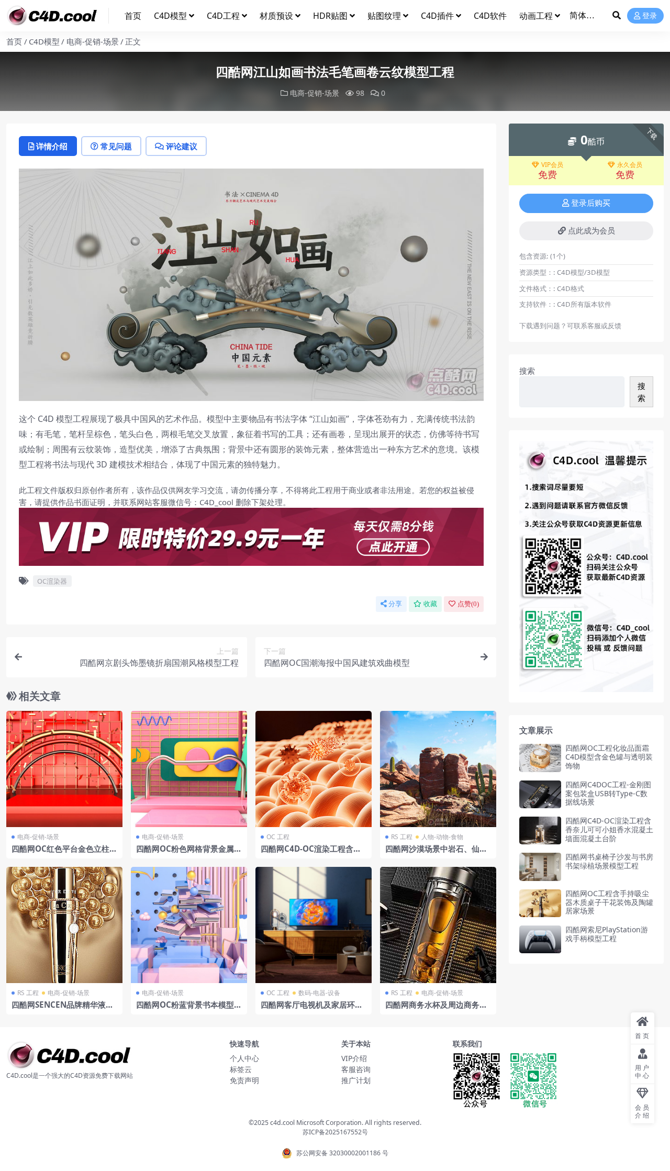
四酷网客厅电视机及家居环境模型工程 (312, 1009)
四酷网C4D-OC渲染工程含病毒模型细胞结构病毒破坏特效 (312, 853)
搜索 (527, 370)
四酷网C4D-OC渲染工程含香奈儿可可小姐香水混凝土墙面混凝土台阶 (609, 829)
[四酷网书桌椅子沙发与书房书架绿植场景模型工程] (540, 866)
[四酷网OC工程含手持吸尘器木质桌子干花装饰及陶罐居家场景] (540, 903)
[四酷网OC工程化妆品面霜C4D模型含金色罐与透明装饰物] (540, 758)
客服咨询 (356, 1069)
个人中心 (244, 1058)
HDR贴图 (330, 15)
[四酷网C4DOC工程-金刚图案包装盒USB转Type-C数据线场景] (540, 794)
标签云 (241, 1069)
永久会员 (629, 165)
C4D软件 (490, 15)
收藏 (430, 604)
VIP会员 (552, 165)
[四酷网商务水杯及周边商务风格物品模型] (438, 925)
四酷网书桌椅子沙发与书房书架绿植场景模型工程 (609, 861)
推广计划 (356, 1080)
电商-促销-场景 (92, 41)
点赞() (468, 604)
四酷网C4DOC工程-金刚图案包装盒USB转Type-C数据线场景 (608, 793)
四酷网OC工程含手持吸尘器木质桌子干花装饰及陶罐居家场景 (609, 902)
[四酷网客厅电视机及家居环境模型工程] (313, 925)
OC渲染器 (52, 581)
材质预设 (276, 15)
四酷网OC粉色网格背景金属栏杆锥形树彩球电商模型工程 (189, 853)
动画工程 (536, 15)
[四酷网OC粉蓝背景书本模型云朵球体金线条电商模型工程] (189, 925)
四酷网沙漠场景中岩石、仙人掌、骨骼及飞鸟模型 (436, 853)
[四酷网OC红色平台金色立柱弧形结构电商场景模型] (64, 769)
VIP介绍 (354, 1058)
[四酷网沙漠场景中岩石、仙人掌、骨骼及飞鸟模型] (438, 769)
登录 (649, 16)
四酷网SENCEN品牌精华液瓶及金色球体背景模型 (63, 1009)
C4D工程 (223, 15)
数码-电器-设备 (319, 992)
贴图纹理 (384, 15)
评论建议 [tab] (181, 146)
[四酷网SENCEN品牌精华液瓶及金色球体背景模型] (64, 925)
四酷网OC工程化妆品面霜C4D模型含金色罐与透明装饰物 (609, 757)
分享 (395, 604)
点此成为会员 (591, 231)
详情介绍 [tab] (52, 146)
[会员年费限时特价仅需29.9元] (251, 540)
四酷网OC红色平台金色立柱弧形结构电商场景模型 (64, 853)
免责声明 (244, 1080)
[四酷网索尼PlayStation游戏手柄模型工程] (540, 939)
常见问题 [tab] (116, 146)
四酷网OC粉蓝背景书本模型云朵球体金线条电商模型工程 (189, 1009)
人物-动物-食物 (442, 836)
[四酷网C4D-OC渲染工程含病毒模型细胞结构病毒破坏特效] (313, 769)
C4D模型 (170, 15)
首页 (133, 15)
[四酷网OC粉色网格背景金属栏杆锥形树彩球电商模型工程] (189, 769)
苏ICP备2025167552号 (335, 1132)
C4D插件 (437, 15)
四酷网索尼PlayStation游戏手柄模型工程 (606, 933)
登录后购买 (590, 203)
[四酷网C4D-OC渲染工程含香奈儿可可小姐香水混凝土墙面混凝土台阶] (540, 830)
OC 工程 (277, 836)
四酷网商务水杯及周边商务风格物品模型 (436, 1009)
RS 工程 (401, 836)
